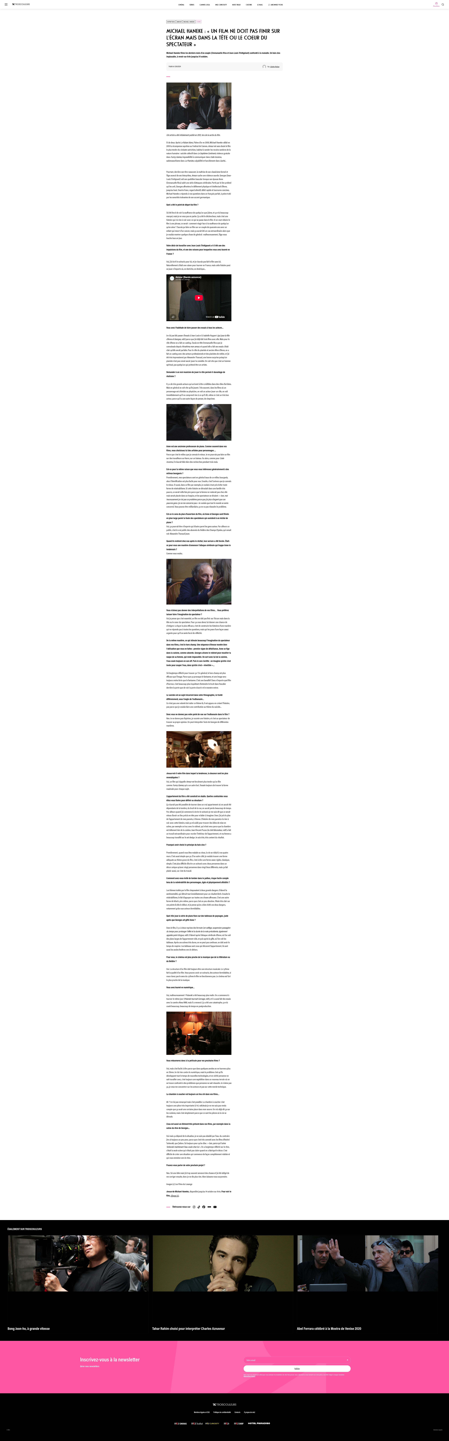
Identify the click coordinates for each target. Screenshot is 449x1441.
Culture (249, 5)
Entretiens (171, 21)
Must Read (236, 5)
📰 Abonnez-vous (275, 5)
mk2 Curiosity (221, 5)
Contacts (237, 1412)
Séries (192, 5)
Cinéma (181, 5)
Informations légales (249, 1376)
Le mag (260, 5)
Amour (179, 21)
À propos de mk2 (249, 1412)
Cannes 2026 (205, 5)
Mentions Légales (437, 1430)
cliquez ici (175, 1195)
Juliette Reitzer (274, 67)
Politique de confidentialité (222, 1412)
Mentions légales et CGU (202, 1412)
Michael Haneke (189, 21)
